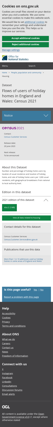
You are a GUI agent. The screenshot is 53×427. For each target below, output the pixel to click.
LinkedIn (6, 381)
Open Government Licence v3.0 (23, 415)
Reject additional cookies (25, 44)
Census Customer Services (15, 137)
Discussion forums (12, 389)
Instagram (7, 373)
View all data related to (26, 217)
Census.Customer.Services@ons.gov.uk (20, 239)
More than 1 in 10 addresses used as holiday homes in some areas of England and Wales (23, 260)
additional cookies (34, 22)
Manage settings (11, 49)
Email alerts (8, 394)
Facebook (7, 377)
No (41, 289)
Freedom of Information (15, 355)
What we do (8, 339)
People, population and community (26, 72)
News (5, 351)
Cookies (6, 317)
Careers (6, 343)
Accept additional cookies (25, 38)
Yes (35, 289)
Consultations (9, 385)
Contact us (8, 347)
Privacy (6, 321)
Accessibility (8, 313)
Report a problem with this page (21, 296)
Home (5, 72)
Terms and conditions (14, 325)
